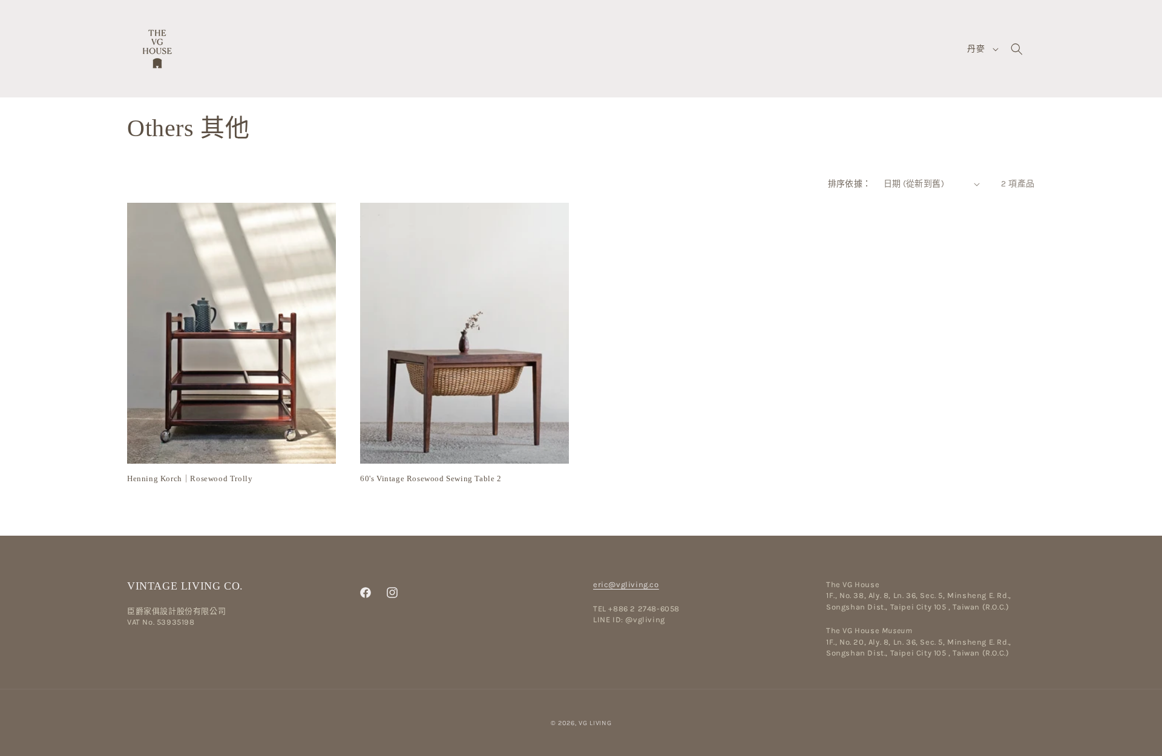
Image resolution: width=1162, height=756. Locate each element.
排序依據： (850, 184)
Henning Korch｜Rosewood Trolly (189, 478)
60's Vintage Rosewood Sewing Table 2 (431, 478)
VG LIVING (595, 723)
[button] (1016, 49)
